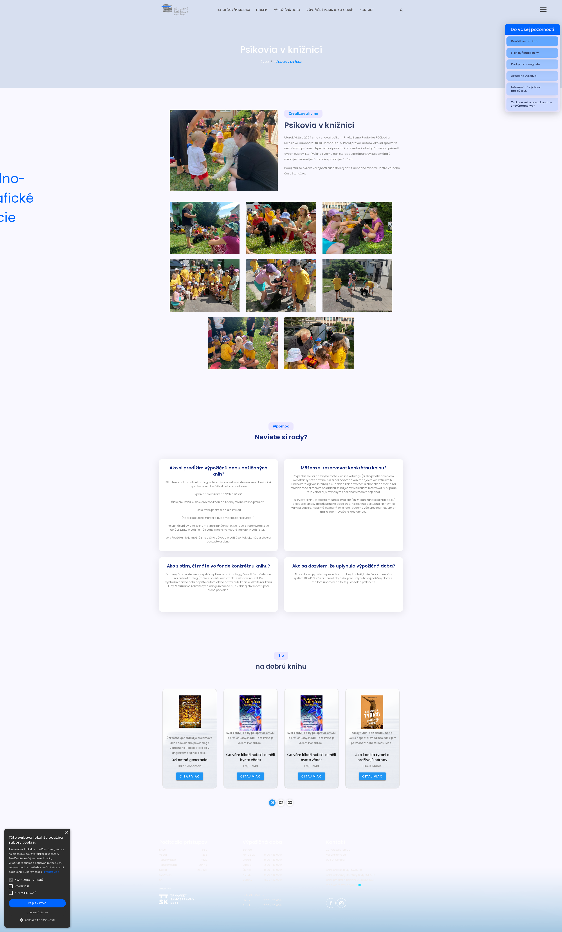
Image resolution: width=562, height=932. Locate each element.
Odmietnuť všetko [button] (37, 912)
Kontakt (367, 10)
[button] (37, 920)
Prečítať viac (51, 871)
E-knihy (262, 10)
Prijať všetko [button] (37, 903)
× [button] (66, 832)
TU (359, 885)
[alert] (37, 878)
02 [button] (281, 802)
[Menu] (543, 9)
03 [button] (290, 802)
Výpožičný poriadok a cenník (330, 10)
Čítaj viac (190, 776)
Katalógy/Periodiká (234, 10)
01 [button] (272, 802)
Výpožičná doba (287, 10)
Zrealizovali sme (303, 113)
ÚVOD (265, 62)
